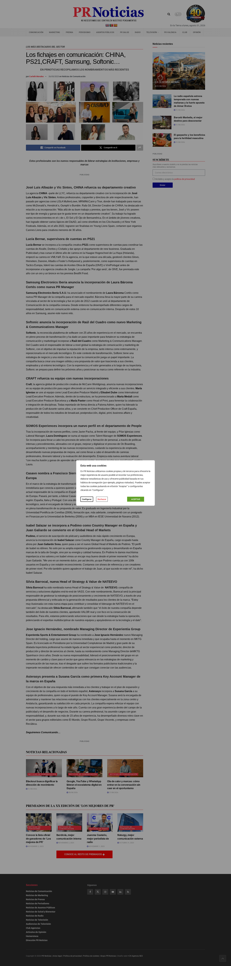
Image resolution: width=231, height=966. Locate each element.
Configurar (87, 499)
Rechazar (102, 499)
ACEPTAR (135, 499)
